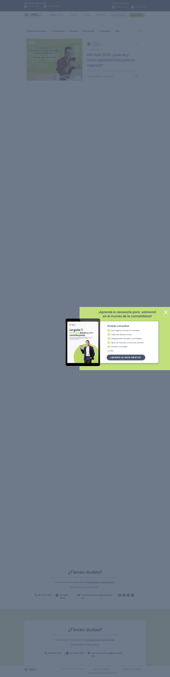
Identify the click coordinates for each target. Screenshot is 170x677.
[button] (126, 357)
